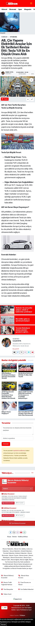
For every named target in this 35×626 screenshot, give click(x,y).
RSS (5, 607)
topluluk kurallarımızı (19, 450)
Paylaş (6, 99)
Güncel (4, 9)
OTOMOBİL (13, 37)
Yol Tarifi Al (20, 503)
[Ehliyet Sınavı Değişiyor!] (9, 406)
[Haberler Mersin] (12, 3)
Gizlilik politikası (23, 536)
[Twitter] (21, 352)
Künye (9, 536)
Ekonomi (12, 9)
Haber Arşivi (7, 594)
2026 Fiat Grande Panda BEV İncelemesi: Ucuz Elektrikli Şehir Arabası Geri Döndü (8, 395)
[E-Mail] (14, 352)
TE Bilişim (22, 615)
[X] (14, 532)
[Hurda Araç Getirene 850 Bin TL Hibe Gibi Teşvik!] (25, 367)
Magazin (27, 9)
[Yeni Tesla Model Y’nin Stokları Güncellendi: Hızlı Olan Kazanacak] (25, 406)
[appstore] (17, 599)
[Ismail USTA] (6, 342)
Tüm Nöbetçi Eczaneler (18, 523)
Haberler (4, 37)
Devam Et (15, 349)
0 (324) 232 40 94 (8, 503)
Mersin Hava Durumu (23, 576)
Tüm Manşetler (8, 589)
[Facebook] (17, 352)
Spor (20, 9)
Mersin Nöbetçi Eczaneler (7, 576)
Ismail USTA (17, 341)
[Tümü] (32, 473)
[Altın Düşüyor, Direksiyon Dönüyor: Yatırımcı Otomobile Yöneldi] (9, 367)
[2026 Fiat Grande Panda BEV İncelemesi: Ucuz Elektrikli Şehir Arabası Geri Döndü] (9, 386)
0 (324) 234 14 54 (8, 515)
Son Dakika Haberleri (27, 589)
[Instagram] (25, 352)
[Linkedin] (28, 352)
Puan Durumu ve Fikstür (24, 583)
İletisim (14, 536)
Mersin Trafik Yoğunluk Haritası (6, 583)
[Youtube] (32, 352)
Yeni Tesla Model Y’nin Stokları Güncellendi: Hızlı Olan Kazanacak (25, 413)
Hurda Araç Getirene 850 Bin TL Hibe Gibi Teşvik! (25, 375)
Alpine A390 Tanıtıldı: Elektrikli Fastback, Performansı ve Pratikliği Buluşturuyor (25, 395)
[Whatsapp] (24, 532)
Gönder (6, 444)
